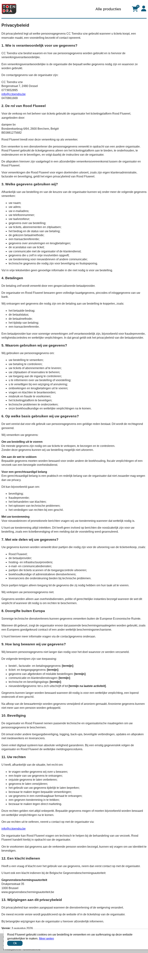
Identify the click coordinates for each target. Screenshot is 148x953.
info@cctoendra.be (13, 94)
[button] (144, 8)
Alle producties (108, 9)
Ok (15, 943)
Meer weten (46, 938)
